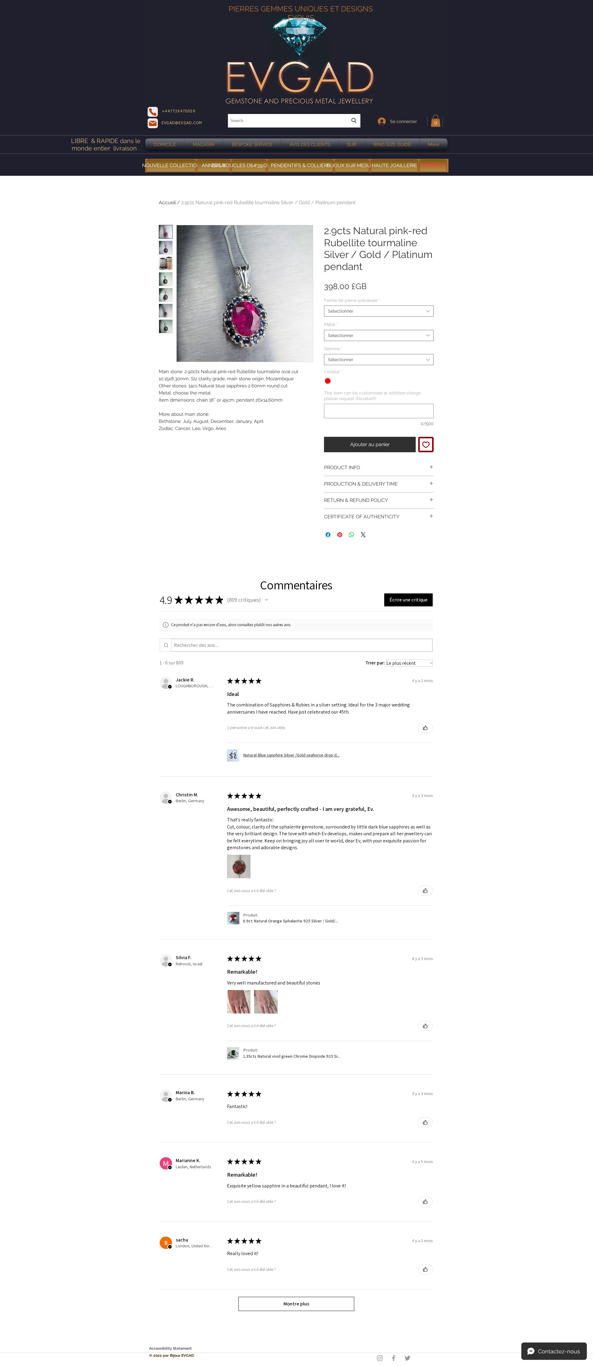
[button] (436, 121)
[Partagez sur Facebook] (328, 534)
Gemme (333, 348)
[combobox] (294, 121)
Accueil (167, 202)
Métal (331, 324)
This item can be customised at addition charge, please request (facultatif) (373, 395)
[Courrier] (153, 123)
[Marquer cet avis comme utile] (425, 728)
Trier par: (375, 663)
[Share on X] (363, 534)
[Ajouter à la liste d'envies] (426, 444)
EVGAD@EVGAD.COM (182, 123)
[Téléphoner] (153, 112)
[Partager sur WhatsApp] (351, 534)
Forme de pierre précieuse (352, 300)
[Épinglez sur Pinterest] (339, 534)
